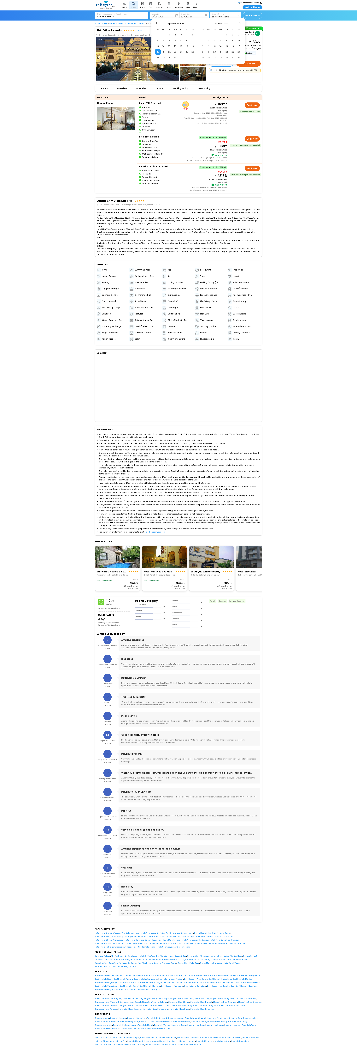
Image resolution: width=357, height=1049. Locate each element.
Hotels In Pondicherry (168, 1041)
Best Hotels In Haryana (150, 986)
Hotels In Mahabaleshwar (119, 1044)
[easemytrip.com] (106, 8)
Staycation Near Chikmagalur (108, 998)
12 (193, 40)
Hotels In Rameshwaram (156, 1044)
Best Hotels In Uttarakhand (145, 979)
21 (163, 51)
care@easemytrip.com (155, 532)
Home (97, 23)
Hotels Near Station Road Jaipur (141, 943)
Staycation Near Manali (246, 998)
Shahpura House (143, 959)
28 (163, 57)
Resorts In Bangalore (136, 1018)
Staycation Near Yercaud (106, 1009)
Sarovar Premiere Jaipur (165, 963)
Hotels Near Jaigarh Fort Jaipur (195, 940)
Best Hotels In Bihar (251, 982)
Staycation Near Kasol (179, 1009)
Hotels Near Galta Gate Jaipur (231, 943)
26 (192, 51)
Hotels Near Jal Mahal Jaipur (138, 940)
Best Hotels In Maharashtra (226, 975)
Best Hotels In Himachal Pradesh (158, 975)
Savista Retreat (250, 956)
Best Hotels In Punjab (104, 989)
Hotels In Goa (101, 1044)
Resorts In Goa (235, 1018)
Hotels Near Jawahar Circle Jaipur (110, 943)
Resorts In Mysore (164, 1021)
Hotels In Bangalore (240, 1041)
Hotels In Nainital (234, 1037)
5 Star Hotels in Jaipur (134, 23)
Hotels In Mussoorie (217, 1037)
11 (187, 40)
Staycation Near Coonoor (130, 1009)
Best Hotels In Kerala (183, 975)
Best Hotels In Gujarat (129, 986)
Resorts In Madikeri (195, 1025)
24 (181, 51)
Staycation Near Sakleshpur (156, 998)
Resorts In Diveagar (200, 1021)
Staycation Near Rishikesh (154, 1005)
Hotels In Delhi (183, 1037)
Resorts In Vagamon (129, 1021)
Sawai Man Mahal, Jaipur (211, 963)
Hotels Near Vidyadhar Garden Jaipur (173, 947)
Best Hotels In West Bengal (196, 979)
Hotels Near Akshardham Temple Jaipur (212, 933)
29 (169, 57)
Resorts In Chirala (147, 1021)
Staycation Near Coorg (132, 998)
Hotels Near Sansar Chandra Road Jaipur (215, 936)
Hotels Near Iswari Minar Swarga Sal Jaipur (114, 936)
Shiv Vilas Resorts (145, 963)
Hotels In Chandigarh (104, 1041)
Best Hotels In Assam (232, 982)
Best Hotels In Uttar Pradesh (170, 979)
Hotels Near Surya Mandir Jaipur (224, 940)
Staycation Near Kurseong (202, 1009)
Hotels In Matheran (204, 1041)
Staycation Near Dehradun (225, 1002)
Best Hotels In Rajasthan (249, 975)
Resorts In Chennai (142, 1028)
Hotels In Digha (132, 1037)
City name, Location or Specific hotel (112, 14)
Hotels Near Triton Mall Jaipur (169, 943)
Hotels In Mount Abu (149, 1037)
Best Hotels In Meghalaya (106, 982)
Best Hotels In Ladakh (203, 975)
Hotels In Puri (120, 1041)
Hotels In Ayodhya (222, 1041)
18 (187, 46)
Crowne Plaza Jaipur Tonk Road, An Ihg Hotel (115, 959)
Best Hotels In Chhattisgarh (107, 986)
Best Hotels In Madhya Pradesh (221, 986)
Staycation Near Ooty (199, 998)
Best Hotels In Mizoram (129, 982)
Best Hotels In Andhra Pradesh (177, 982)
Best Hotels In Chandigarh (151, 982)
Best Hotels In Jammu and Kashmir (127, 975)
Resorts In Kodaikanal (162, 1028)
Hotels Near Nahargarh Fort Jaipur (110, 947)
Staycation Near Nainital (131, 1005)
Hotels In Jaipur (102, 1037)
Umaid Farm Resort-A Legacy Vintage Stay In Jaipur (175, 959)
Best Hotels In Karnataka (195, 986)
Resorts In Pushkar (103, 1028)
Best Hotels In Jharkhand (172, 986)
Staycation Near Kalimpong (179, 1005)
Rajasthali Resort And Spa (106, 963)
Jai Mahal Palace (102, 956)
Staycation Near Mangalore (205, 1005)
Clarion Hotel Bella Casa (188, 963)
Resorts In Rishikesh (181, 1021)
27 (158, 57)
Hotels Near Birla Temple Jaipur (141, 947)
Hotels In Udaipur (117, 1037)
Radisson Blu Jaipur (128, 963)
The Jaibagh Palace (209, 959)
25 (187, 51)
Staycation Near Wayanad (107, 1002)
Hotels (105, 23)
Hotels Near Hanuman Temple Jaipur (200, 943)
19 (193, 46)
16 (175, 46)
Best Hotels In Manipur (243, 979)
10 (181, 40)
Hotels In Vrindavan (167, 1037)
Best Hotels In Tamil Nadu (125, 989)
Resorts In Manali (145, 1025)
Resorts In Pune (249, 1025)
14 (163, 46)
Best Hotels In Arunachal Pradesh (207, 982)
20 (158, 51)
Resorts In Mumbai (232, 1025)
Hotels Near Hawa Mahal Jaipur (166, 940)
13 (158, 46)
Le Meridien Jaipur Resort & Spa (172, 956)
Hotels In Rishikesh (251, 1037)
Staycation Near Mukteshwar (155, 1009)
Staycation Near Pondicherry (232, 1005)
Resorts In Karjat (102, 1018)
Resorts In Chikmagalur (220, 1021)
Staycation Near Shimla (178, 1002)
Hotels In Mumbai (135, 1041)
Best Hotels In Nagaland (247, 986)
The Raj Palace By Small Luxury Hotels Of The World (134, 956)
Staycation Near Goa (179, 998)
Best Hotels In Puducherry (220, 979)
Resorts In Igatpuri (176, 1018)
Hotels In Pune (138, 1044)
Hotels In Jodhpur (187, 1041)
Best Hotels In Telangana (149, 989)
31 (239, 57)
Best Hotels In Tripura (123, 979)
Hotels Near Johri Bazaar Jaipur (181, 936)
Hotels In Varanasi (199, 1037)
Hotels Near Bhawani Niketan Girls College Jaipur (117, 933)
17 (181, 46)
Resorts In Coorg (239, 1021)
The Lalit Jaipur (225, 959)
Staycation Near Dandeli (201, 1002)
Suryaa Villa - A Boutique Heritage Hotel (205, 956)
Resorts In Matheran (214, 1025)
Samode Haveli (240, 959)
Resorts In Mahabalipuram (125, 1025)
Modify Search (252, 15)
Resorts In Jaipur (179, 1025)
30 (175, 57)
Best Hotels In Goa (103, 975)
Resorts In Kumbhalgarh (196, 1018)
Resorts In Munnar (118, 1018)
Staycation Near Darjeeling (222, 998)
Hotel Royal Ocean (232, 963)
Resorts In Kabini (250, 1018)
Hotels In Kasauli (176, 1044)
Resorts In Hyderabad (157, 1018)
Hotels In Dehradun (192, 1044)
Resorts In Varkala (162, 1025)
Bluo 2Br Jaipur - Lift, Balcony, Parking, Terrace (115, 966)
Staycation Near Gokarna (249, 1002)
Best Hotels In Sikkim (104, 979)
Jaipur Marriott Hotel (233, 956)
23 (175, 51)
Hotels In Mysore (151, 1041)
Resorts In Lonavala (103, 1025)
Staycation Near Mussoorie (107, 1005)
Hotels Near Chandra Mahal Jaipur (150, 936)
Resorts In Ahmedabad (122, 1028)
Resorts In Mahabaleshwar (107, 1021)
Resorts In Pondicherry (218, 1018)
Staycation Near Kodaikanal (154, 1002)
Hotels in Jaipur (116, 23)
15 (169, 46)
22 (169, 51)
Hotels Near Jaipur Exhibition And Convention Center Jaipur (166, 933)
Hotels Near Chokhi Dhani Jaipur (109, 940)
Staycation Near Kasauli (130, 1002)
